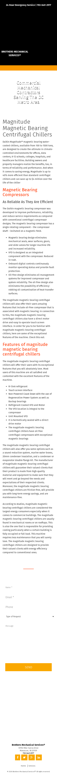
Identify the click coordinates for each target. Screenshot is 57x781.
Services (31, 766)
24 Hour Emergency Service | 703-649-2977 (28, 5)
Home (23, 766)
